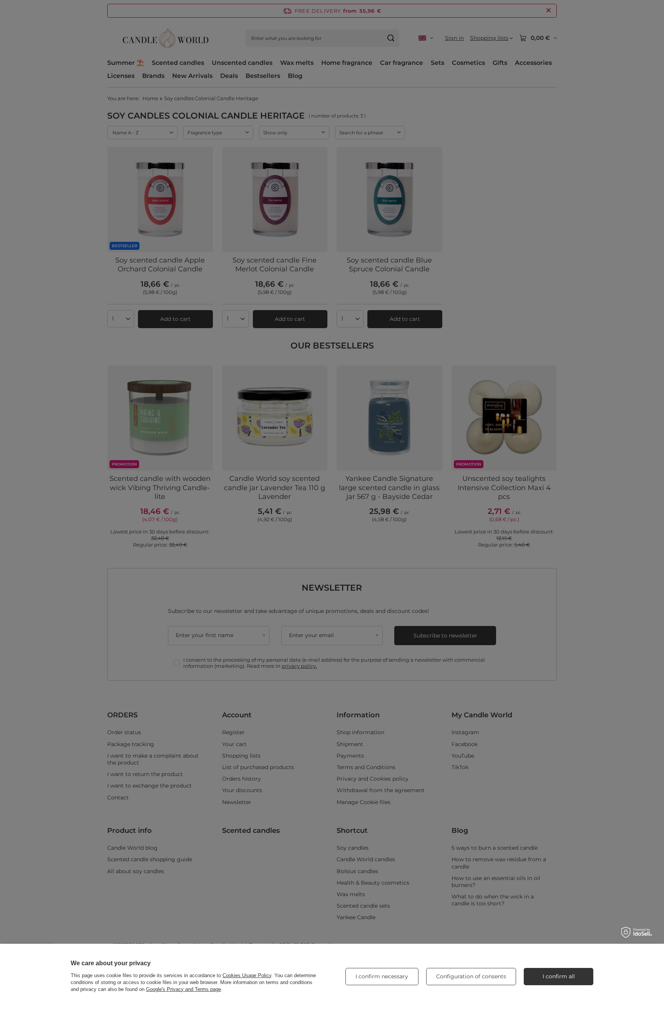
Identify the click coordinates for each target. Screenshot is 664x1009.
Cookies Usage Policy (246, 975)
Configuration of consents (471, 976)
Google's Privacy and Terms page (183, 989)
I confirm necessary (381, 976)
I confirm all (559, 976)
